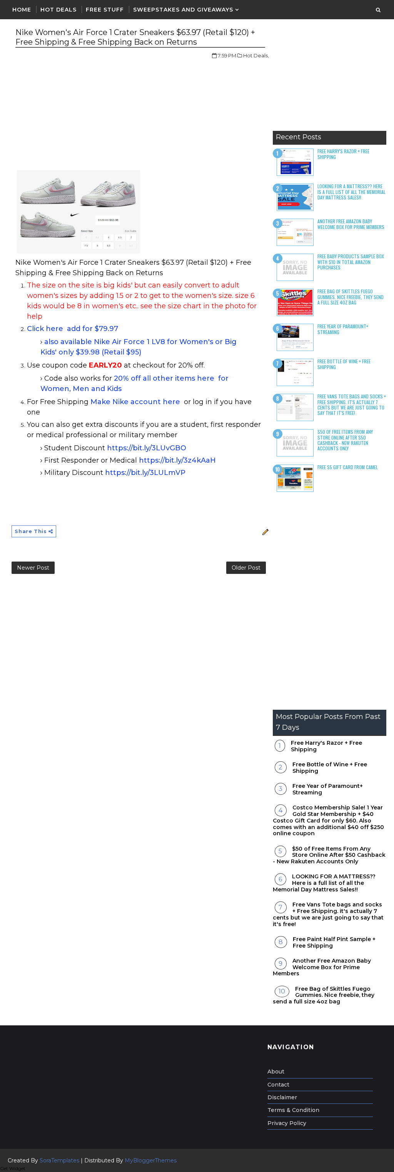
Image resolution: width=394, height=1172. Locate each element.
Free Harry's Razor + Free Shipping (343, 154)
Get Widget (12, 1168)
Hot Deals (58, 9)
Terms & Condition (293, 1110)
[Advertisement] (329, 79)
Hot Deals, (256, 55)
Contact (278, 1084)
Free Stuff (105, 9)
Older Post (246, 567)
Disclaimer (282, 1097)
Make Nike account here (135, 402)
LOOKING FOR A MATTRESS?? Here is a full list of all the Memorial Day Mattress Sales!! (351, 192)
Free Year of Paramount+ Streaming (342, 329)
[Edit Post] (264, 531)
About (275, 1071)
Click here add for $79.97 (72, 328)
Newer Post (33, 567)
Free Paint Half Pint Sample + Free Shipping (334, 942)
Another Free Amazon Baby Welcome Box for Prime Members (350, 224)
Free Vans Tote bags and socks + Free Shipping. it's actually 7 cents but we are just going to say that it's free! (351, 404)
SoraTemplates (59, 1160)
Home (21, 9)
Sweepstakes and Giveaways (183, 9)
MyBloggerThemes (151, 1160)
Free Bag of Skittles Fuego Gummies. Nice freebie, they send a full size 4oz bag (350, 297)
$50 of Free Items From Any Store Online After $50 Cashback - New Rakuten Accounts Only (345, 439)
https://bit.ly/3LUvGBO (146, 448)
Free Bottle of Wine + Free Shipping (344, 364)
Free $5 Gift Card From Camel (347, 467)
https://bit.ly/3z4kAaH (177, 460)
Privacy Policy (286, 1123)
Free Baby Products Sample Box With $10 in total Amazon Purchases (350, 262)
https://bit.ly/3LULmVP (145, 472)
